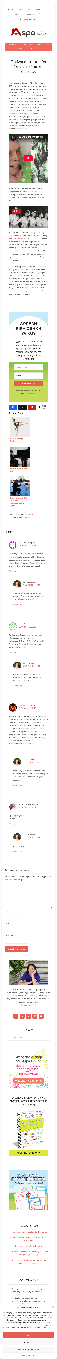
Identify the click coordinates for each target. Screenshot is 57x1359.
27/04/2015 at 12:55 (31, 666)
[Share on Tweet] (22, 407)
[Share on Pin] (32, 407)
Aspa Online (28, 32)
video (30, 517)
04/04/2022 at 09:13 (31, 585)
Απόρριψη (28, 1342)
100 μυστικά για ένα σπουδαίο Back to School (28, 1232)
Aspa (25, 663)
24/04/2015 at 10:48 (27, 708)
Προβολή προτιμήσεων (28, 1349)
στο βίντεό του (15, 239)
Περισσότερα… (28, 1005)
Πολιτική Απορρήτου (27, 1355)
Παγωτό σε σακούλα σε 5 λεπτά (28, 1246)
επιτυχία (24, 517)
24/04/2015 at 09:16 (27, 807)
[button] (53, 1307)
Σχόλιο (8, 885)
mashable (15, 307)
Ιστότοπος (9, 935)
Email (7, 923)
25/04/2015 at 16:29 (27, 627)
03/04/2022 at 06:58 (27, 546)
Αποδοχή (28, 1335)
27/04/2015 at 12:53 (31, 762)
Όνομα (8, 911)
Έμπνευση (29, 515)
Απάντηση (13, 571)
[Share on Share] (13, 407)
